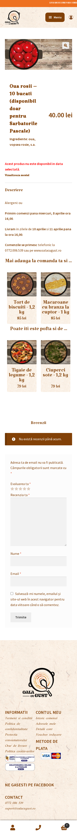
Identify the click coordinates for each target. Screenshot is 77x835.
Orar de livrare (16, 746)
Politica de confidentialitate (16, 727)
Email (15, 573)
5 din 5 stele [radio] (28, 489)
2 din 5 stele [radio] (16, 489)
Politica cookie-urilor (19, 751)
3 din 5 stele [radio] (20, 489)
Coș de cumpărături (59, 824)
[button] (65, 45)
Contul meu (13, 827)
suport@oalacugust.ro (20, 808)
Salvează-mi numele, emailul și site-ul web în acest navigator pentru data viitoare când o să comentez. (37, 599)
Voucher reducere (48, 734)
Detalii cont (44, 729)
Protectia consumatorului (16, 737)
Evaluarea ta (20, 484)
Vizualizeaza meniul (17, 176)
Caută (38, 827)
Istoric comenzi (46, 718)
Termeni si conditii (18, 718)
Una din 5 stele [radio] (12, 489)
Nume (15, 553)
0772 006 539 (14, 803)
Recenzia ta (20, 495)
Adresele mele (46, 724)
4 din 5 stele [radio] (24, 489)
